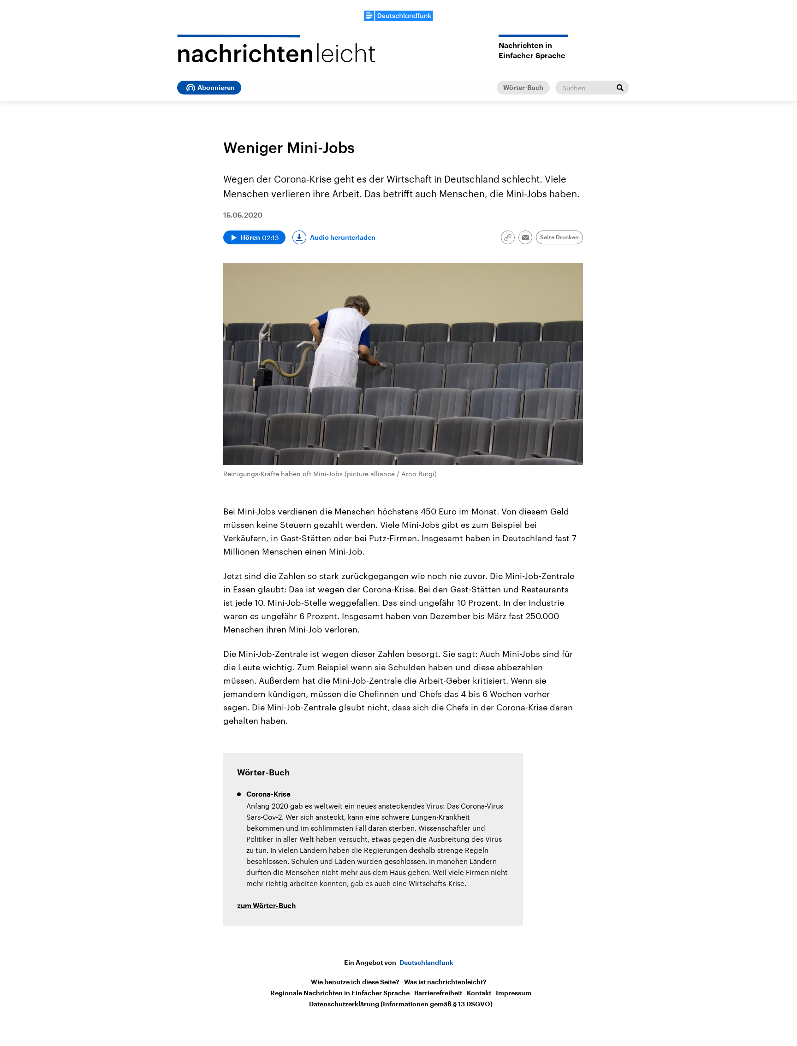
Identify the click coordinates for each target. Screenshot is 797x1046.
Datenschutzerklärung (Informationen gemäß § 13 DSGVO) (401, 1004)
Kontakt (479, 993)
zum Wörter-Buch (266, 906)
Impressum (513, 993)
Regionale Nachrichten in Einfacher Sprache (340, 993)
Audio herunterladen (342, 237)
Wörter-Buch (523, 87)
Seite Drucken (559, 237)
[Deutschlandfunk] (398, 16)
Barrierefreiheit (438, 993)
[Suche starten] (620, 88)
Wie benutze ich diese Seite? (355, 982)
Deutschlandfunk (426, 962)
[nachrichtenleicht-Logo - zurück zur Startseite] (276, 48)
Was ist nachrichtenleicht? (445, 982)
